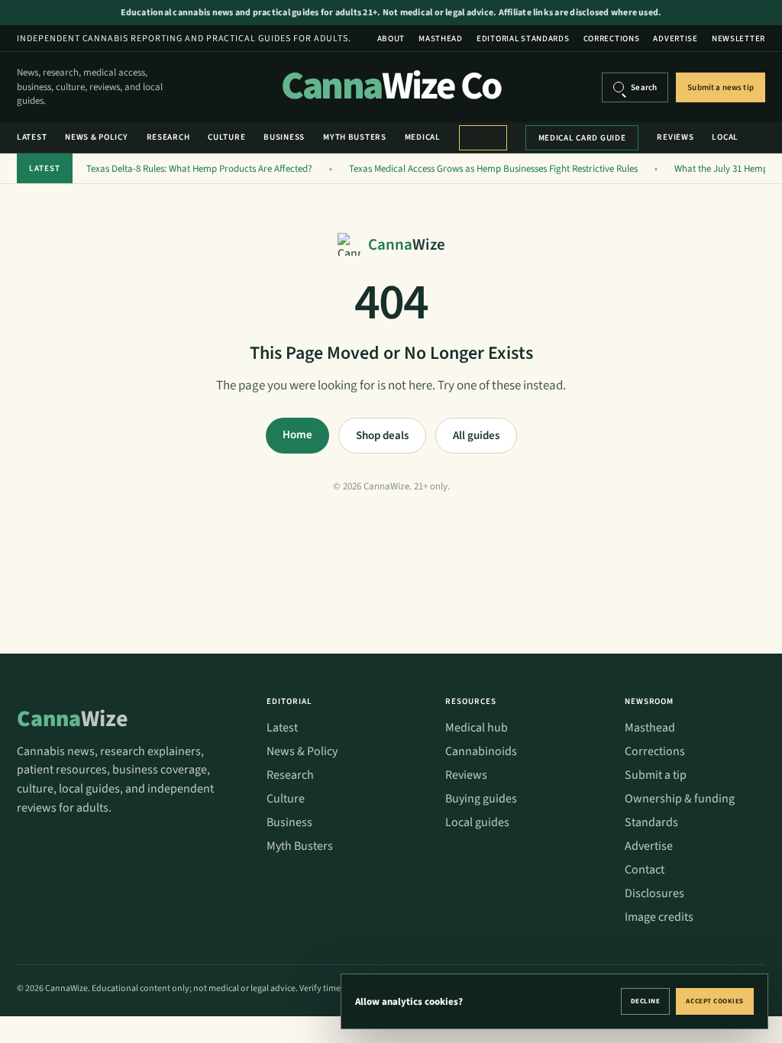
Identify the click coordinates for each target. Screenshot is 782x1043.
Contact (644, 869)
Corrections (611, 38)
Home (297, 435)
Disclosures (654, 893)
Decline (646, 1001)
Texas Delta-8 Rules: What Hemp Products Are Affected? (199, 169)
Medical (423, 137)
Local (725, 137)
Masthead (440, 38)
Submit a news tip (720, 87)
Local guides (477, 822)
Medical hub (476, 727)
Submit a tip (656, 775)
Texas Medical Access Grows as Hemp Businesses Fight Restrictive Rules (493, 169)
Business (284, 137)
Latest (32, 137)
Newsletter (738, 38)
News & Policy (96, 137)
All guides (476, 436)
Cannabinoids (481, 751)
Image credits (659, 917)
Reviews (675, 137)
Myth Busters (354, 137)
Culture (226, 137)
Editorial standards (523, 38)
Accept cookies (715, 1001)
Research (168, 137)
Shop (483, 138)
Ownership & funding (680, 798)
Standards (651, 822)
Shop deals (382, 436)
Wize (72, 718)
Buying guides (481, 798)
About (391, 38)
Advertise (675, 38)
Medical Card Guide (582, 138)
